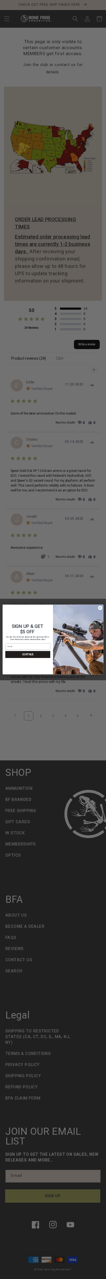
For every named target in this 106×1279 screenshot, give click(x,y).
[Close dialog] (100, 608)
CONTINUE (27, 654)
